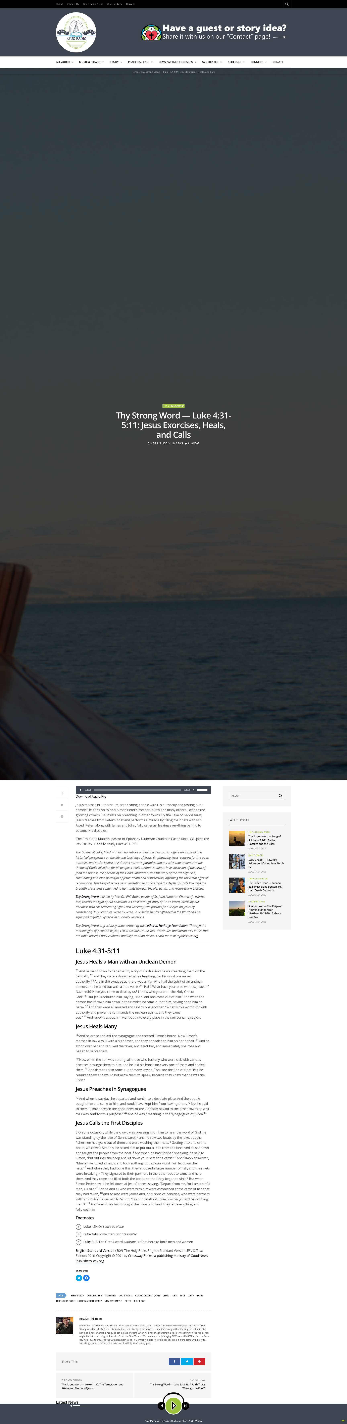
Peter (128, 1301)
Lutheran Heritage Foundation (166, 925)
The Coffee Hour (258, 879)
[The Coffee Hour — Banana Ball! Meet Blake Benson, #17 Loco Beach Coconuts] (237, 885)
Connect (257, 62)
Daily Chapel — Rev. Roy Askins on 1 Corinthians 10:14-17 (266, 863)
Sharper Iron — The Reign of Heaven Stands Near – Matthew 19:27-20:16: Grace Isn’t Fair (265, 911)
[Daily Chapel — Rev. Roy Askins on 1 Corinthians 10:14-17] (237, 861)
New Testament (113, 1301)
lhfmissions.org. (188, 936)
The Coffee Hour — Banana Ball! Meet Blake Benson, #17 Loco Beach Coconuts (265, 886)
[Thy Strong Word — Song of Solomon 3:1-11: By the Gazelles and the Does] (237, 838)
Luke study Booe (65, 1301)
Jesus (166, 1295)
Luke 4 (191, 1295)
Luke (182, 1295)
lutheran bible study (90, 1301)
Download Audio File (91, 796)
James (157, 1295)
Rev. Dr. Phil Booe (158, 443)
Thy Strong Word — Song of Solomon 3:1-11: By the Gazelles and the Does (264, 840)
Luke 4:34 (90, 1226)
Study (114, 62)
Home (59, 3)
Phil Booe (139, 1301)
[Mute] (194, 790)
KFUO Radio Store (92, 3)
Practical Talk (138, 62)
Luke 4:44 (90, 1234)
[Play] (81, 790)
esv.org (98, 1261)
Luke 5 (200, 1295)
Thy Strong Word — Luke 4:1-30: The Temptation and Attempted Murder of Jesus (92, 1386)
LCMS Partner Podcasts (176, 62)
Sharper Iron (256, 902)
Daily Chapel (255, 855)
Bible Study (77, 1295)
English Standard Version (95, 1250)
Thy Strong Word (173, 405)
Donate (130, 3)
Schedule (234, 62)
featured (110, 1295)
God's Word (125, 1295)
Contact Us (73, 3)
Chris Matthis (94, 1295)
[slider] (203, 789)
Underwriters (114, 3)
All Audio (63, 62)
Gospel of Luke (143, 1295)
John (174, 1295)
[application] (143, 790)
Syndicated (210, 62)
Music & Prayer (89, 62)
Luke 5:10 (90, 1242)
